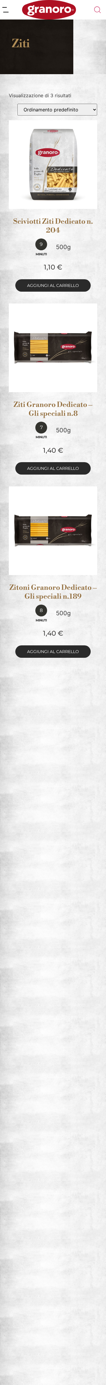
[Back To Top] (90, 1369)
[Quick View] (60, 203)
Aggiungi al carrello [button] (53, 285)
